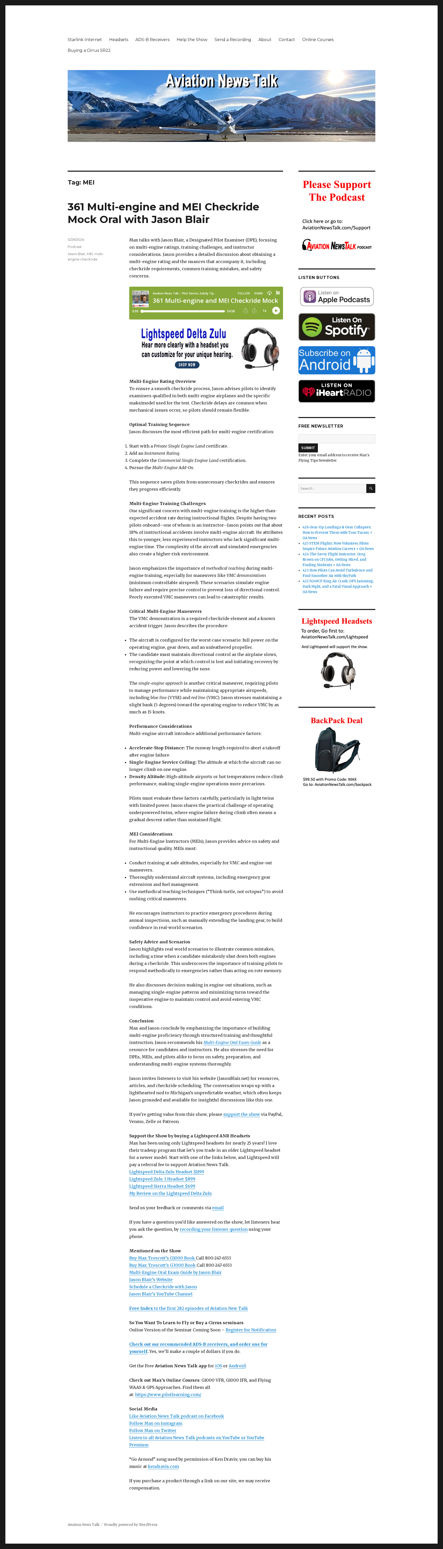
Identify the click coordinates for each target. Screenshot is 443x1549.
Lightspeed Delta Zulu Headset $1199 (166, 1171)
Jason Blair (76, 254)
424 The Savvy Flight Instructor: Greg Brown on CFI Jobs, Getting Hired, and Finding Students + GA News (334, 559)
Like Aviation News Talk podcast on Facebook (176, 1416)
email (218, 1207)
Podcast (75, 247)
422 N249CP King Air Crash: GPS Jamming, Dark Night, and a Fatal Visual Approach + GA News (338, 586)
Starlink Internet (85, 39)
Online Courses (318, 39)
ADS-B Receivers (152, 39)
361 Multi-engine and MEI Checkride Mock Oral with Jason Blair (163, 213)
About (264, 39)
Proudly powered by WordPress (130, 1525)
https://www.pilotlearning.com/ (168, 1394)
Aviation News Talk (83, 1525)
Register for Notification (251, 1329)
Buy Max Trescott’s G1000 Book (162, 1258)
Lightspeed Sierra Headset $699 (162, 1186)
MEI (90, 254)
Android (237, 1365)
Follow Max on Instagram (155, 1423)
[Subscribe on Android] (336, 360)
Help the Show (192, 39)
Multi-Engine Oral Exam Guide (232, 1042)
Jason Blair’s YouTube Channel (161, 1293)
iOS (218, 1365)
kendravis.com (163, 1466)
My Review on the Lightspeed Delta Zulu (170, 1193)
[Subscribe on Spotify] (336, 327)
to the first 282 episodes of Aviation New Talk (188, 1308)
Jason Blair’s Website (151, 1279)
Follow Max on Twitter (152, 1430)
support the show (241, 1114)
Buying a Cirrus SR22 (89, 50)
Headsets (118, 39)
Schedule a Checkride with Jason (163, 1286)
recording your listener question (214, 1229)
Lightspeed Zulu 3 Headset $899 (162, 1179)
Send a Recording (233, 39)
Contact (287, 39)
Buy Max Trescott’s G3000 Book (162, 1265)
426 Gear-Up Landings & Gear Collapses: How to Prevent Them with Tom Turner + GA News (337, 532)
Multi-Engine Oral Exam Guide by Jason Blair (175, 1272)
